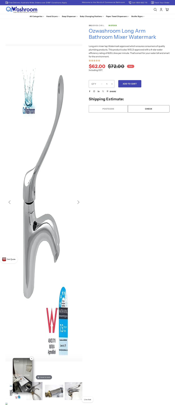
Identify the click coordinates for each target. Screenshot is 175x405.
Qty (93, 84)
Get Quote (11, 259)
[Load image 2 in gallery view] (34, 391)
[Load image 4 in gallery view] (74, 391)
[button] (37, 16)
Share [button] (113, 91)
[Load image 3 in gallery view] (54, 391)
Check (148, 109)
